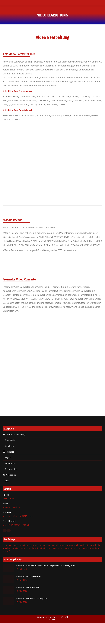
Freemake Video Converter (15, 319)
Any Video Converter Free (14, 128)
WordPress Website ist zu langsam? (32, 598)
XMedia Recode (11, 259)
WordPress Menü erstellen (28, 587)
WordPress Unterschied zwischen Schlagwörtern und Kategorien (45, 565)
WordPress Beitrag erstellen (28, 576)
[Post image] (8, 568)
